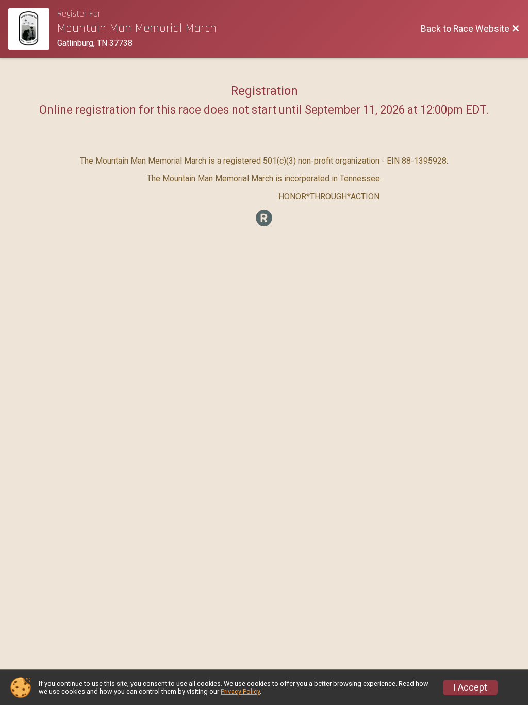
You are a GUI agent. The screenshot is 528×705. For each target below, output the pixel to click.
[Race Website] (32, 29)
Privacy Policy (240, 691)
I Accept (470, 687)
